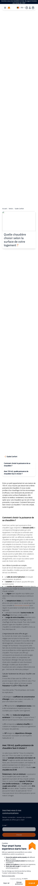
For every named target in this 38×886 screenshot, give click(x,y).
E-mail (4, 825)
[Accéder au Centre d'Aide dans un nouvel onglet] (27, 8)
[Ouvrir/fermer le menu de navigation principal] (5, 8)
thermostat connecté (22, 605)
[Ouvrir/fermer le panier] (33, 8)
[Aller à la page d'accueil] (9, 8)
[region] (19, 2)
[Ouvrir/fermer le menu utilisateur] (30, 8)
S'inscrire (19, 835)
